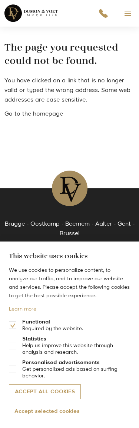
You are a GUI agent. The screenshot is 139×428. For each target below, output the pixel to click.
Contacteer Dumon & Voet (103, 13)
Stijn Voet (31, 13)
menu (128, 13)
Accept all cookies (45, 391)
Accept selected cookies (47, 411)
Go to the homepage (33, 114)
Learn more (22, 309)
